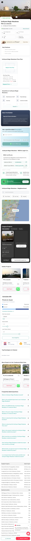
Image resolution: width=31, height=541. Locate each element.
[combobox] (16, 192)
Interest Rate (5, 321)
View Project (9, 289)
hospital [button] (24, 196)
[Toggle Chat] (28, 533)
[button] (10, 81)
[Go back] (2, 2)
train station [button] (7, 196)
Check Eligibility (15, 337)
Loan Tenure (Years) (6, 329)
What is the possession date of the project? (11, 140)
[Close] (28, 525)
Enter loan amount (6, 314)
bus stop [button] (16, 196)
